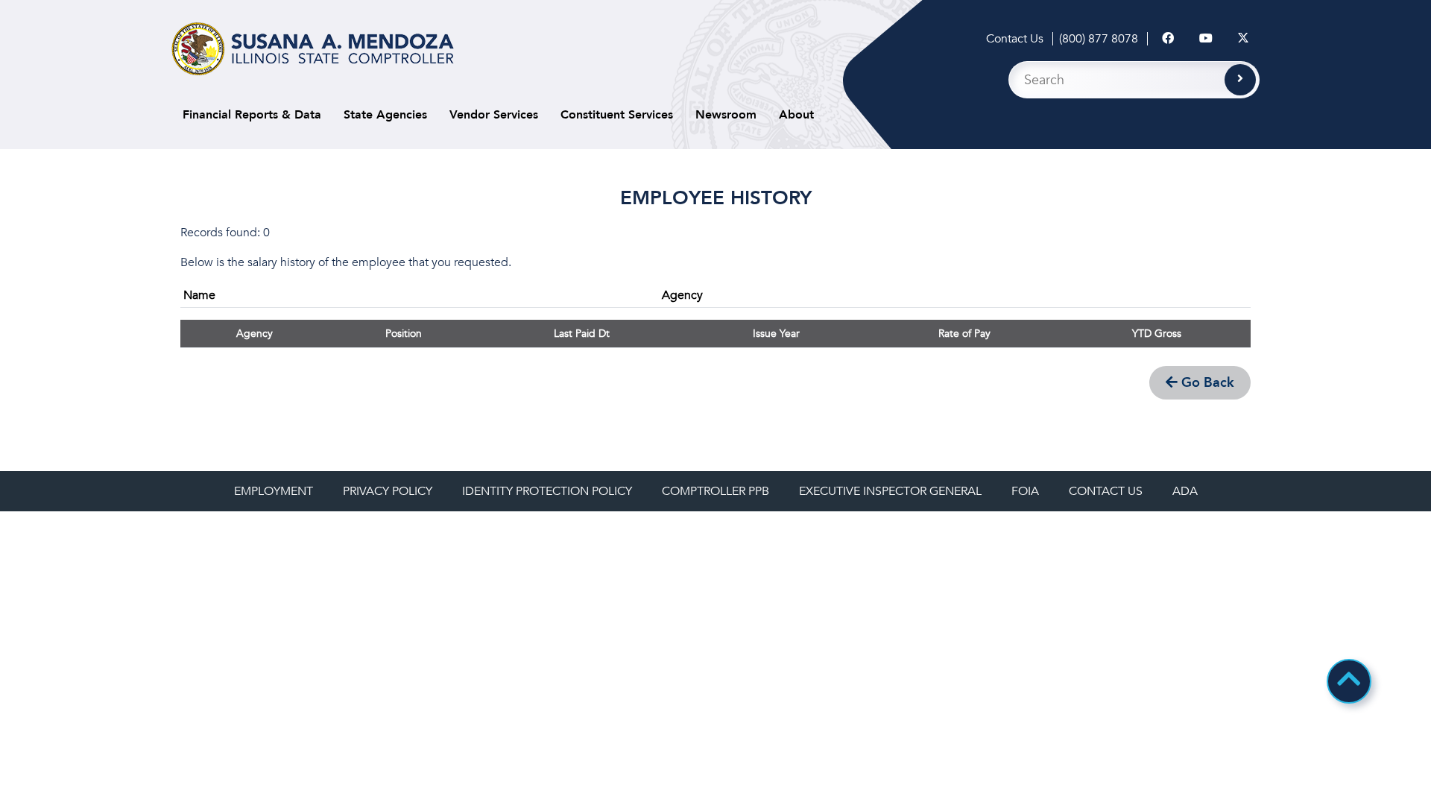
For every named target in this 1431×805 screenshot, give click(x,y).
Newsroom (725, 115)
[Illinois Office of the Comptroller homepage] (312, 48)
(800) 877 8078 (1098, 39)
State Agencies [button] (385, 115)
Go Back (1206, 382)
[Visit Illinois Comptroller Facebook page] (1168, 38)
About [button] (796, 115)
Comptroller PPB (715, 491)
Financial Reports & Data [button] (252, 115)
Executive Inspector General (890, 491)
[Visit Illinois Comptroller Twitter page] (1243, 38)
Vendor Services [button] (493, 115)
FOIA (1025, 491)
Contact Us (1014, 39)
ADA (1185, 491)
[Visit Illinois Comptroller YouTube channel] (1206, 38)
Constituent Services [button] (616, 115)
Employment (273, 491)
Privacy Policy (387, 491)
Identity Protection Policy (547, 491)
